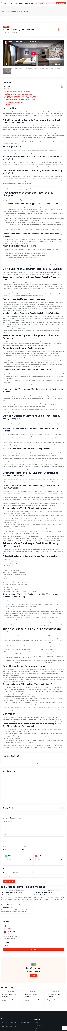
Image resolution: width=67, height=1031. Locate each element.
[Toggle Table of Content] (61, 86)
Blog (26, 3)
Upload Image (6, 868)
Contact (31, 3)
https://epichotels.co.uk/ (9, 938)
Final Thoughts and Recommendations (14, 102)
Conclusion (7, 104)
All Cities (21, 3)
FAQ (36, 1028)
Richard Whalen (6, 894)
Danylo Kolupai (7, 928)
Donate (33, 975)
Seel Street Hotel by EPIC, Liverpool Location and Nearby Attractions (20, 97)
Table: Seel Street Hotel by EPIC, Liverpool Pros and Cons (18, 101)
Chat (7, 942)
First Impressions (9, 90)
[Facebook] (60, 808)
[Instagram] (63, 808)
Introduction (7, 88)
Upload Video (6, 872)
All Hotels (15, 3)
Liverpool (6, 26)
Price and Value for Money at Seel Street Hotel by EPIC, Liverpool (20, 99)
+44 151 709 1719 (12, 933)
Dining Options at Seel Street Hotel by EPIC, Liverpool (17, 93)
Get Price (33, 949)
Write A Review (61, 3)
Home (10, 3)
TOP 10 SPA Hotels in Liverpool (43, 892)
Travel (12, 894)
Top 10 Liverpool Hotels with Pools (11, 892)
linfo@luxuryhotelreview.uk (9, 1026)
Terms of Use (38, 1025)
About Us (37, 1022)
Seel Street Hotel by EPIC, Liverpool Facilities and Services (18, 94)
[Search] (36, 3)
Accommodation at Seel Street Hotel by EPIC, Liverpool (18, 91)
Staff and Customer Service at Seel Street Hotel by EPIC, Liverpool (20, 96)
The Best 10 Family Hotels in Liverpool (12, 905)
